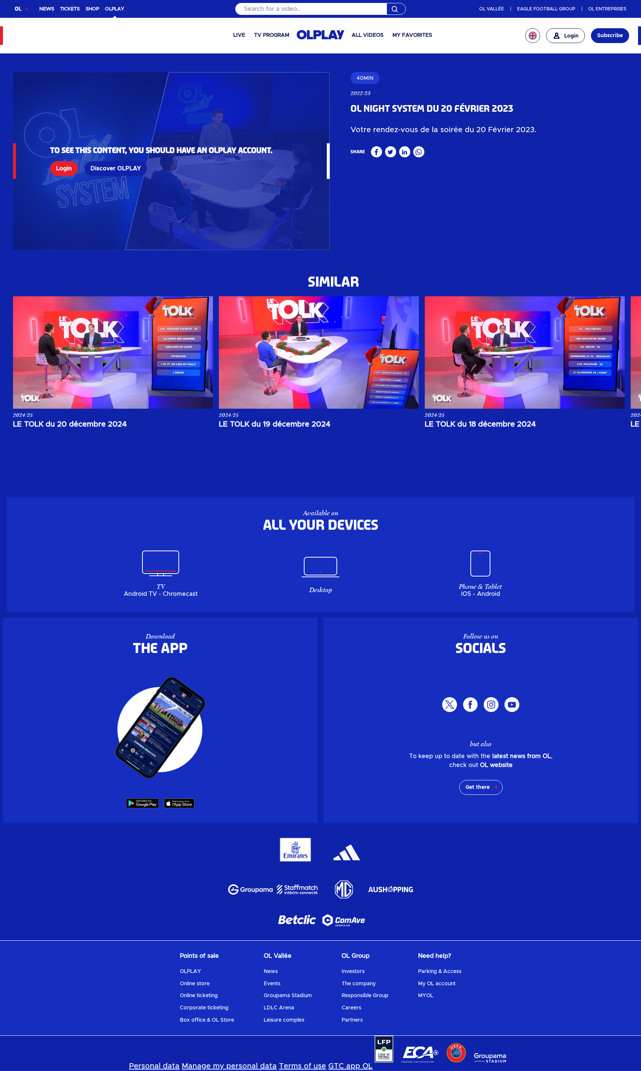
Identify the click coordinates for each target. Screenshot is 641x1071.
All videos (368, 35)
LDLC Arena (279, 1007)
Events (272, 983)
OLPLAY (190, 971)
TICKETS (70, 9)
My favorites (412, 35)
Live (239, 35)
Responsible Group (365, 995)
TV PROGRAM (271, 35)
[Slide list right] (611, 352)
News (271, 971)
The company (359, 983)
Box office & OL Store (207, 1020)
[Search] (320, 9)
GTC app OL (350, 1066)
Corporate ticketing (204, 1007)
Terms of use (302, 1066)
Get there (478, 787)
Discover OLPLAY (116, 169)
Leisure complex (284, 1020)
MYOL (425, 995)
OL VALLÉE (491, 9)
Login (64, 169)
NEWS (46, 9)
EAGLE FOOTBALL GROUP (546, 9)
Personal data (154, 1066)
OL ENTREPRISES (607, 9)
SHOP (92, 9)
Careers (351, 1007)
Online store (195, 983)
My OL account (437, 983)
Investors (353, 971)
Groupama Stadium (288, 995)
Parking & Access (439, 971)
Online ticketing (199, 995)
